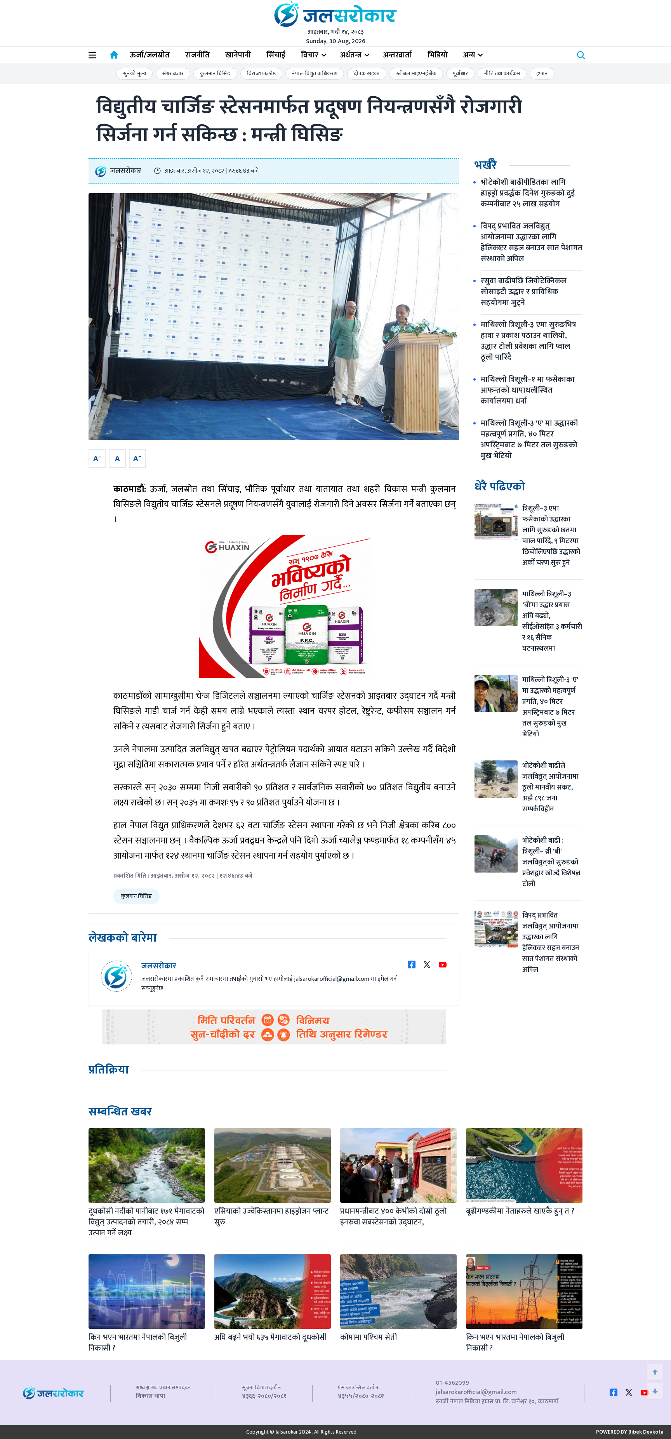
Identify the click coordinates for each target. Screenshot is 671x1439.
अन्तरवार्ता (397, 55)
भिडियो (438, 55)
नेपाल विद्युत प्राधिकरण (314, 73)
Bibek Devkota (645, 1431)
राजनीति (197, 55)
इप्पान (542, 73)
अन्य (469, 55)
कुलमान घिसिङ (215, 73)
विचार (309, 55)
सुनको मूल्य (134, 73)
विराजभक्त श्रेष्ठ (261, 73)
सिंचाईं (275, 55)
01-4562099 (452, 1383)
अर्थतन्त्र (351, 55)
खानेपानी (238, 55)
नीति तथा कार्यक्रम (502, 73)
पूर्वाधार (460, 73)
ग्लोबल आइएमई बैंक (416, 73)
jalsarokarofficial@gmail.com (476, 1392)
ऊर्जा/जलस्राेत (150, 55)
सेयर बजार (173, 73)
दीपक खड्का (367, 73)
